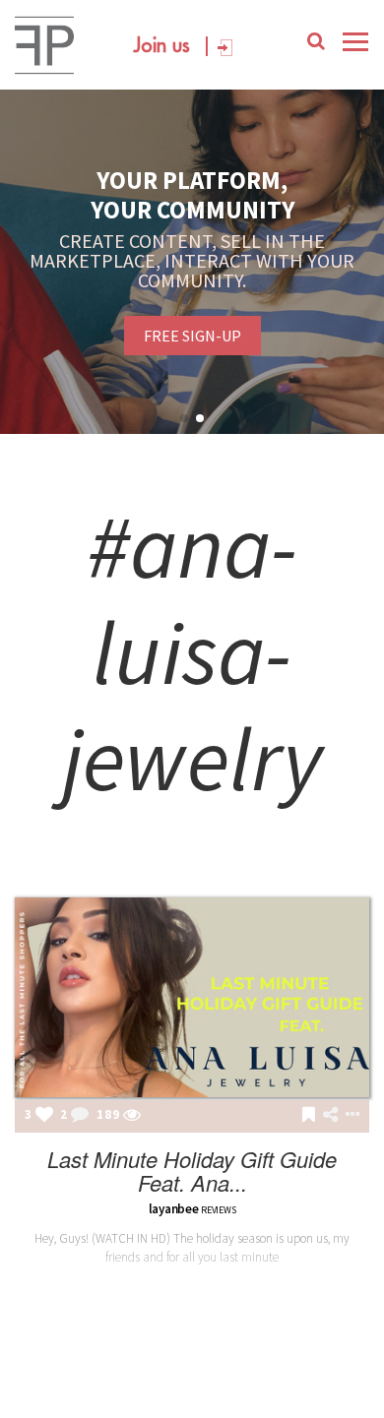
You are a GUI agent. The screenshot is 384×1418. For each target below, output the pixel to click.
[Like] (44, 1116)
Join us (162, 46)
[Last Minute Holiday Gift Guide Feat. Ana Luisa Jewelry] (192, 997)
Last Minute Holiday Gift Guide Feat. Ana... (192, 1170)
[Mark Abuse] (348, 1116)
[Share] (330, 1115)
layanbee (174, 1209)
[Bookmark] (308, 1116)
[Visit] (132, 1116)
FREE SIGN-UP (192, 335)
